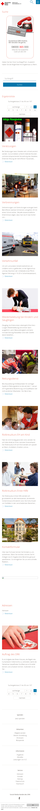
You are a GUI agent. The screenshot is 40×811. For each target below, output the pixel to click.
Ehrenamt (20, 738)
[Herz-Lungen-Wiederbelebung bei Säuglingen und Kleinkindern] (20, 300)
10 (35, 110)
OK (33, 805)
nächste (22, 114)
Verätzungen (9, 146)
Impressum (20, 784)
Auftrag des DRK (11, 654)
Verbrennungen (10, 202)
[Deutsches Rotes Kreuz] (6, 4)
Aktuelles (20, 757)
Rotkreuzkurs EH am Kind (16, 434)
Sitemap (20, 779)
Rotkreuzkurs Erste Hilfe (15, 490)
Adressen (7, 605)
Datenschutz (20, 781)
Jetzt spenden (20, 718)
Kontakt (20, 776)
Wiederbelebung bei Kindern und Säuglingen (20, 318)
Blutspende (20, 740)
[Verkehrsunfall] (20, 244)
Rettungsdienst (10, 378)
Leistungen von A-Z (20, 760)
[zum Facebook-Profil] (19, 798)
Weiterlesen (9, 162)
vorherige (16, 107)
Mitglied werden (20, 733)
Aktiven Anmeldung (20, 735)
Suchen (19, 85)
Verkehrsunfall (10, 260)
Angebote (20, 755)
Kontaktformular (11, 547)
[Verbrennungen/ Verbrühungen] (20, 186)
